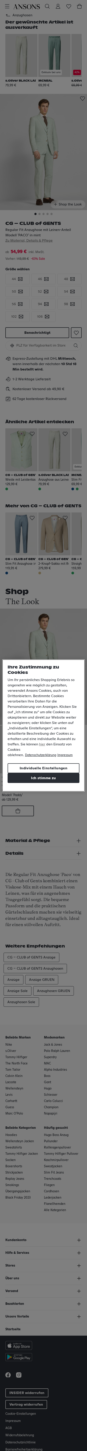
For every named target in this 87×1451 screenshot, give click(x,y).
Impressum (65, 755)
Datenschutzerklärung (40, 755)
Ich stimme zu (43, 778)
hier (42, 744)
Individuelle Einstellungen (43, 768)
